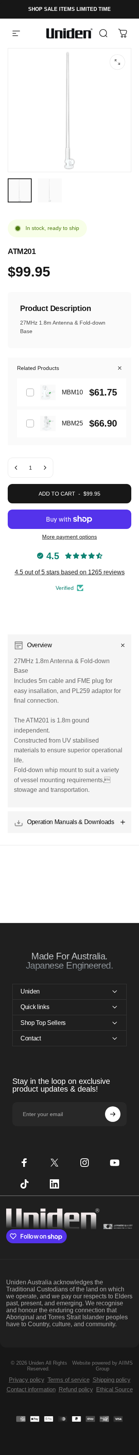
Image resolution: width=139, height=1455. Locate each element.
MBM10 (72, 392)
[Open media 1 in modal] (117, 62)
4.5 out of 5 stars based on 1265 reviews (70, 572)
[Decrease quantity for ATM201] (16, 467)
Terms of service (68, 1379)
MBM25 (72, 423)
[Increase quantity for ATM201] (45, 467)
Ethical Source (114, 1389)
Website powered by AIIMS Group (102, 1366)
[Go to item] (20, 190)
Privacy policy (26, 1379)
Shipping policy (112, 1379)
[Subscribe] (112, 1114)
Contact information (31, 1389)
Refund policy (76, 1389)
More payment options (69, 537)
